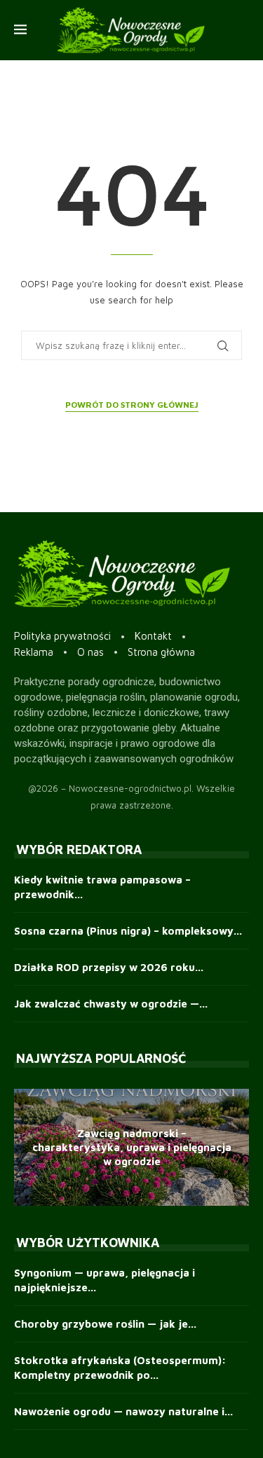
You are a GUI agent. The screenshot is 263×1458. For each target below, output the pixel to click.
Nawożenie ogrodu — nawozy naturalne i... (123, 1411)
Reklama (33, 652)
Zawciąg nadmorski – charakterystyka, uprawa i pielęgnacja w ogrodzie (131, 1147)
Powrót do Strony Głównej (131, 404)
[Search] (242, 30)
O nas (90, 652)
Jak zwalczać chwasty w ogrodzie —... (111, 1004)
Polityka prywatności (62, 636)
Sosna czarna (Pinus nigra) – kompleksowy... (128, 931)
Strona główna (161, 652)
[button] (26, 1147)
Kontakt (153, 636)
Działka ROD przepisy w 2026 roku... (108, 967)
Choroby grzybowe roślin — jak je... (105, 1324)
